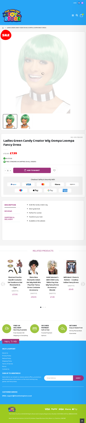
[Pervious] (3, 284)
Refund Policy (6, 358)
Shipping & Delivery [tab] (9, 218)
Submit (78, 378)
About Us (5, 353)
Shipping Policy (7, 361)
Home (3, 27)
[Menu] (73, 15)
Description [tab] (10, 205)
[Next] (83, 284)
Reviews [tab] (8, 211)
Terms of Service (7, 364)
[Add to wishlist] (54, 170)
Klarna (4, 366)
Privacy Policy (6, 356)
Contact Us (5, 369)
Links (74, 3)
